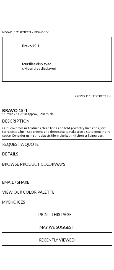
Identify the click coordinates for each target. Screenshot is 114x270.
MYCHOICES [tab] (13, 202)
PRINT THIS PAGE (57, 214)
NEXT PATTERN (101, 96)
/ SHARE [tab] (15, 182)
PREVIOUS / (82, 96)
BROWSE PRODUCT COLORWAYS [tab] (33, 164)
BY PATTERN (23, 32)
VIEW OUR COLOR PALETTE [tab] (28, 192)
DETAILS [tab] (10, 154)
